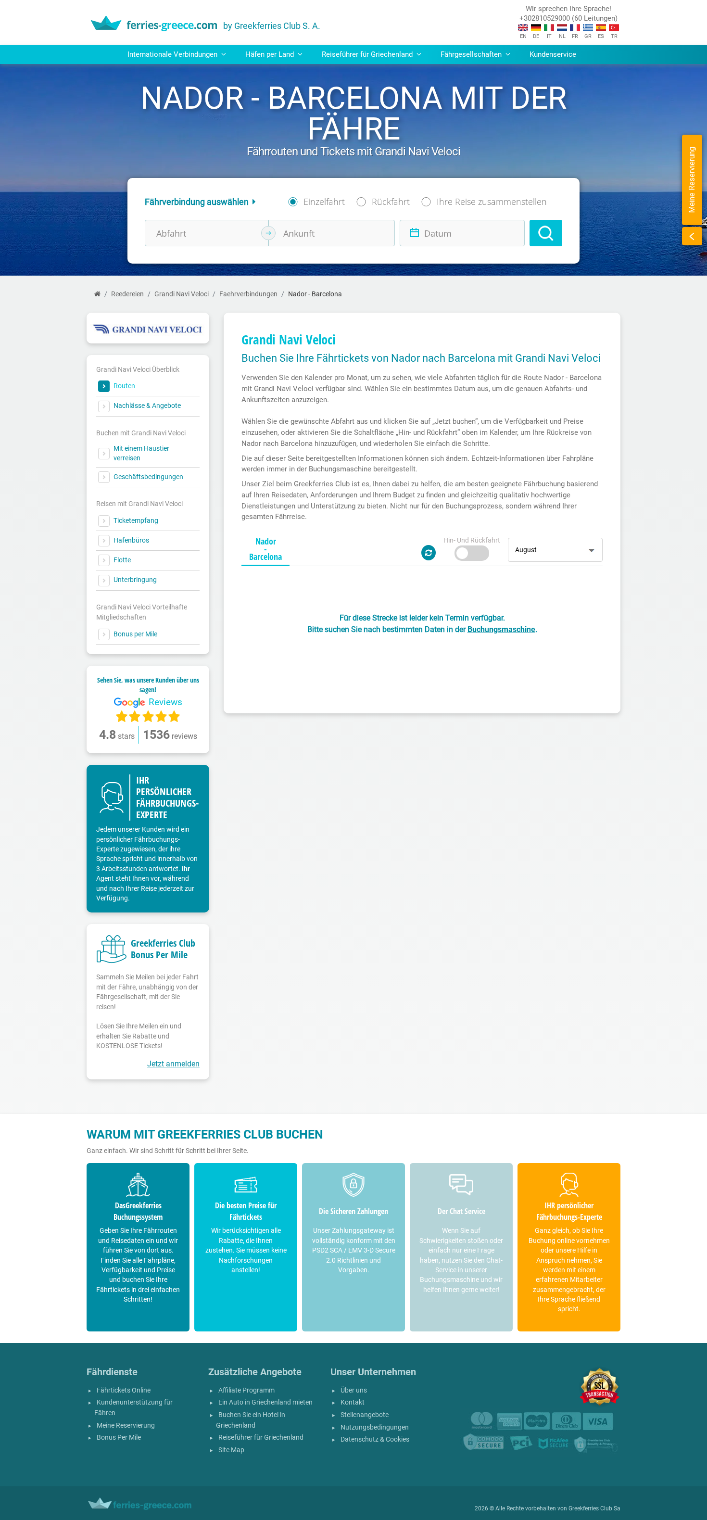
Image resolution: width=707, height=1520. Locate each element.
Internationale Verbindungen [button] (173, 54)
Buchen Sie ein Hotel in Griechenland (250, 1420)
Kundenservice (553, 54)
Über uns (354, 1390)
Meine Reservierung (126, 1425)
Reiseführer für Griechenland (260, 1437)
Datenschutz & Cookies (375, 1439)
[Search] (546, 233)
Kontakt (353, 1402)
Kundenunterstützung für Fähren (133, 1407)
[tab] (265, 549)
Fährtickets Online (124, 1390)
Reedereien (127, 294)
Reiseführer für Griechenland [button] (368, 54)
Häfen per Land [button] (270, 54)
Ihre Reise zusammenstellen (492, 201)
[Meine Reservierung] (692, 236)
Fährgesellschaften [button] (472, 54)
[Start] (97, 294)
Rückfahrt (391, 201)
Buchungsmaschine (501, 629)
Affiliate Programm (246, 1390)
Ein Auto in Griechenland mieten (265, 1402)
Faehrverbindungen (248, 294)
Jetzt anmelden (173, 1063)
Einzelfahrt (324, 201)
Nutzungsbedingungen (375, 1427)
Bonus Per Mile (119, 1437)
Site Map (231, 1450)
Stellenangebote (365, 1415)
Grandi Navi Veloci (181, 294)
